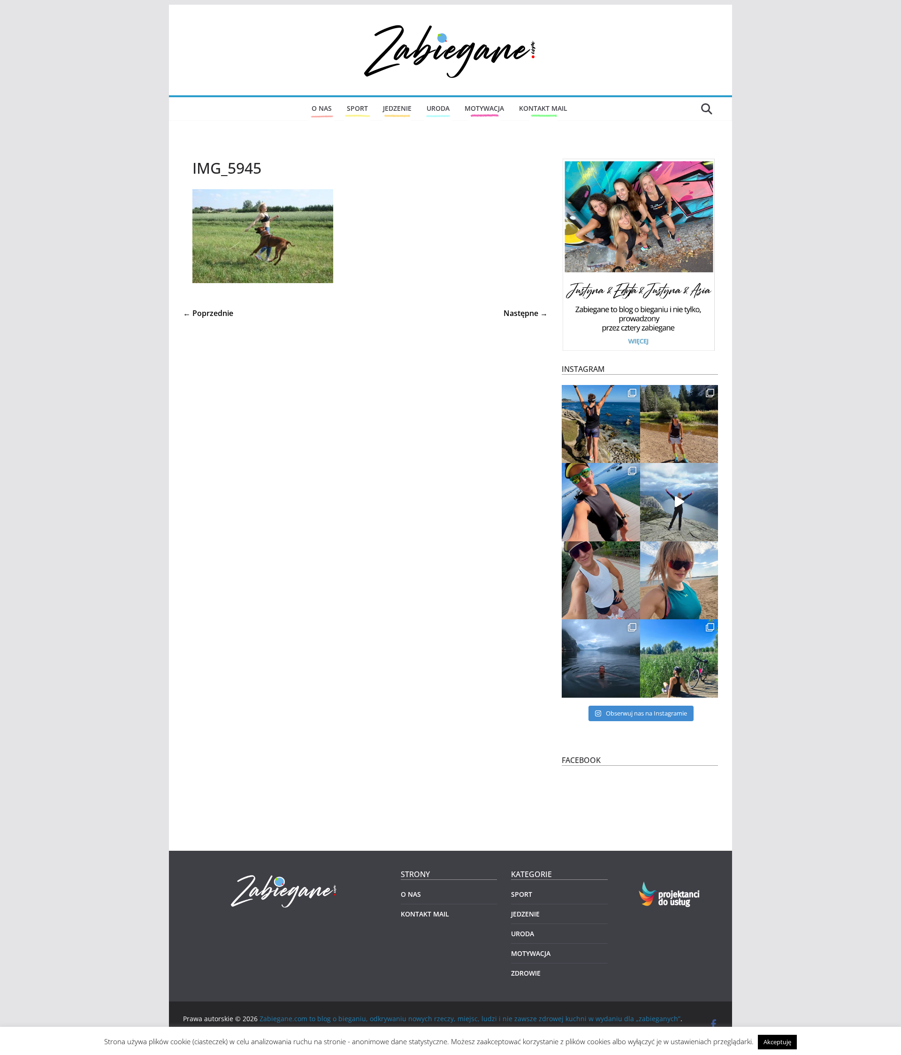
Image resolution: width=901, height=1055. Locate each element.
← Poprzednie (208, 313)
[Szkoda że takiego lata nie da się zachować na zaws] (679, 658)
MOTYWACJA (484, 108)
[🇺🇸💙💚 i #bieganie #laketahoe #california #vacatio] (601, 502)
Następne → (526, 313)
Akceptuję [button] (777, 1042)
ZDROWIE (526, 973)
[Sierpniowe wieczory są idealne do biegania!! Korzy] (601, 580)
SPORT (357, 108)
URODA (438, 108)
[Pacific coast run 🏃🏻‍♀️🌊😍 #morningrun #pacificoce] (601, 424)
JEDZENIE (397, 108)
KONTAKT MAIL (543, 108)
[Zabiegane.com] (285, 875)
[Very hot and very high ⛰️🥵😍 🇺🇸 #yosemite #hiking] (679, 424)
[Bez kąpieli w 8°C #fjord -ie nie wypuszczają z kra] (601, 658)
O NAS (322, 108)
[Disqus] (365, 437)
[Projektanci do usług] (670, 887)
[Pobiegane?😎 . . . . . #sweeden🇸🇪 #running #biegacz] (679, 580)
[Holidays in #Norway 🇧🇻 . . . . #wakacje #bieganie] (679, 502)
